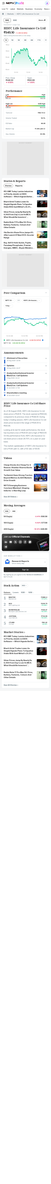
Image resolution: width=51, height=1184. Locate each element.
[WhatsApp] (30, 542)
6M (32, 40)
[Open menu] (3, 3)
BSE (15, 20)
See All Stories (10, 685)
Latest (12, 9)
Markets (20, 9)
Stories (8, 186)
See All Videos (10, 497)
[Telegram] (6, 547)
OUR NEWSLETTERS (12, 556)
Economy (38, 9)
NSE (7, 20)
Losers (16, 592)
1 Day (7, 306)
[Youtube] (11, 542)
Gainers (7, 592)
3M (25, 40)
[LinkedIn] (6, 542)
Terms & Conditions (34, 575)
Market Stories (13, 632)
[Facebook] (25, 542)
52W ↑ (23, 592)
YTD (39, 40)
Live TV (5, 9)
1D (6, 40)
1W (12, 40)
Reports (19, 186)
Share (40, 20)
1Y (46, 40)
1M (19, 40)
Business (29, 9)
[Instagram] (20, 542)
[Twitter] (15, 542)
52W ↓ (30, 592)
